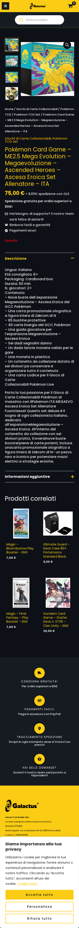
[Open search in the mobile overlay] (39, 20)
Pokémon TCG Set (27, 114)
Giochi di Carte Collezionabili (36, 109)
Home (9, 109)
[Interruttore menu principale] (5, 6)
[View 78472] (12, 93)
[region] (39, 882)
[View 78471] (12, 77)
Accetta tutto (39, 895)
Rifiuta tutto (39, 918)
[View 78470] (12, 61)
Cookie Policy (27, 883)
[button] (67, 45)
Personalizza (39, 906)
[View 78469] (12, 45)
